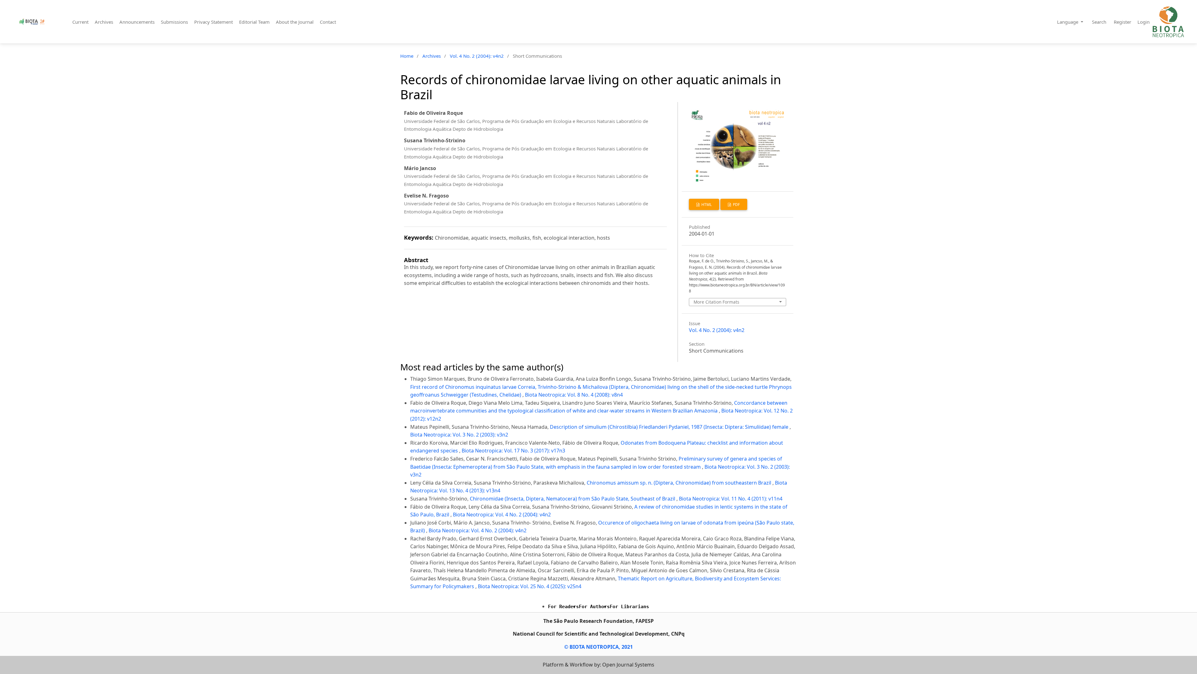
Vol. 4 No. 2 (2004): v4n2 (477, 56)
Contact (328, 22)
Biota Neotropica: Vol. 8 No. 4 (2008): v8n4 (574, 394)
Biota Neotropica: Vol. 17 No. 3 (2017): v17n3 (513, 450)
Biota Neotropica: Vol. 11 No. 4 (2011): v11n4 (730, 498)
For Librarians (629, 606)
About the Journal (295, 22)
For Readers (563, 606)
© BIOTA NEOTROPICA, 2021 (598, 646)
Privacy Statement (213, 22)
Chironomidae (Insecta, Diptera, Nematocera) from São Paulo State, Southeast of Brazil (573, 498)
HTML (706, 204)
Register (1122, 22)
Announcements (137, 22)
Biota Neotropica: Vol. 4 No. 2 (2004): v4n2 (502, 514)
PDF (736, 204)
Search (1099, 22)
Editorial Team (254, 22)
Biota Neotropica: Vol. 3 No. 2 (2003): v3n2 (459, 434)
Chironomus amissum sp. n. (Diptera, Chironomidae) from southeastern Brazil (679, 482)
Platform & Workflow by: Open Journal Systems (598, 664)
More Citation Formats (716, 302)
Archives (104, 22)
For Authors (594, 606)
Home (406, 56)
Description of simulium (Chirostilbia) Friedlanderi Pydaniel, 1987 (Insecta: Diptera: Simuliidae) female (670, 426)
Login (1143, 22)
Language (1068, 22)
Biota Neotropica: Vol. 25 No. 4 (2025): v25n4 (529, 586)
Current (80, 22)
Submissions (174, 22)
